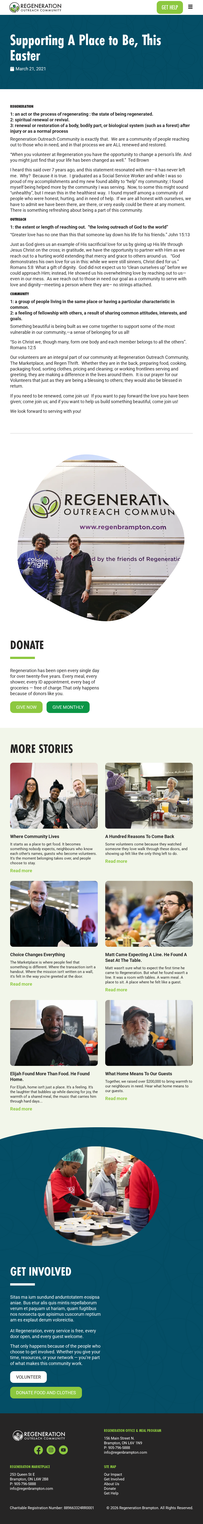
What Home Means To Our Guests (138, 1074)
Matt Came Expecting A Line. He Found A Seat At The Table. (146, 957)
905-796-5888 (119, 1447)
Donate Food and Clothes (46, 1392)
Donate (110, 1488)
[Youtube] (63, 1449)
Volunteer (28, 1377)
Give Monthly (68, 707)
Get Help (111, 1493)
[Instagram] (51, 1449)
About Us (111, 1483)
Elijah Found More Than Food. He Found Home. (50, 1076)
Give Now (26, 707)
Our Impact (113, 1474)
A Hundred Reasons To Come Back (139, 836)
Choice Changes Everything (37, 954)
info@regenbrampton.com (125, 1452)
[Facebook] (38, 1450)
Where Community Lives (34, 836)
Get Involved (114, 1479)
